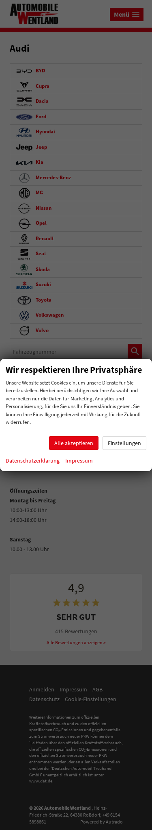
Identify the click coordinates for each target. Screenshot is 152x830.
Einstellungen (124, 443)
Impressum (79, 460)
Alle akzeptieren (73, 443)
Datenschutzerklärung (33, 460)
